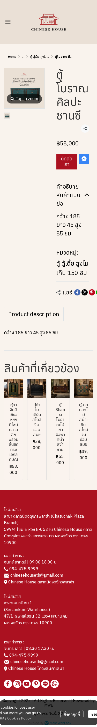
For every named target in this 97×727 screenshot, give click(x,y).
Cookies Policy (19, 718)
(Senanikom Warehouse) (28, 609)
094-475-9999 (23, 568)
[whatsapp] (54, 684)
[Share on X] (84, 292)
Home (12, 56)
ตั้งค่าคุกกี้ (72, 714)
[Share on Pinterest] (92, 292)
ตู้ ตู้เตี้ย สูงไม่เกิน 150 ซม (46, 56)
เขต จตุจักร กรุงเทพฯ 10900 (28, 622)
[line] (45, 684)
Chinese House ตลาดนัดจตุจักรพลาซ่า (40, 581)
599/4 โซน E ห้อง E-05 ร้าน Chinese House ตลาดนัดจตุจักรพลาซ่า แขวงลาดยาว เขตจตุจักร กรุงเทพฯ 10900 (48, 536)
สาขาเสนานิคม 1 (18, 602)
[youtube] (27, 684)
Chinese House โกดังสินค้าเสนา (35, 668)
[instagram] (17, 684)
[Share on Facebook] (77, 292)
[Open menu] (8, 22)
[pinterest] (36, 684)
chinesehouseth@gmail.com (36, 575)
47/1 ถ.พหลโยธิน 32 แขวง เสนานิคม (36, 616)
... (23, 56)
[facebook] (8, 684)
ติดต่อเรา (66, 161)
